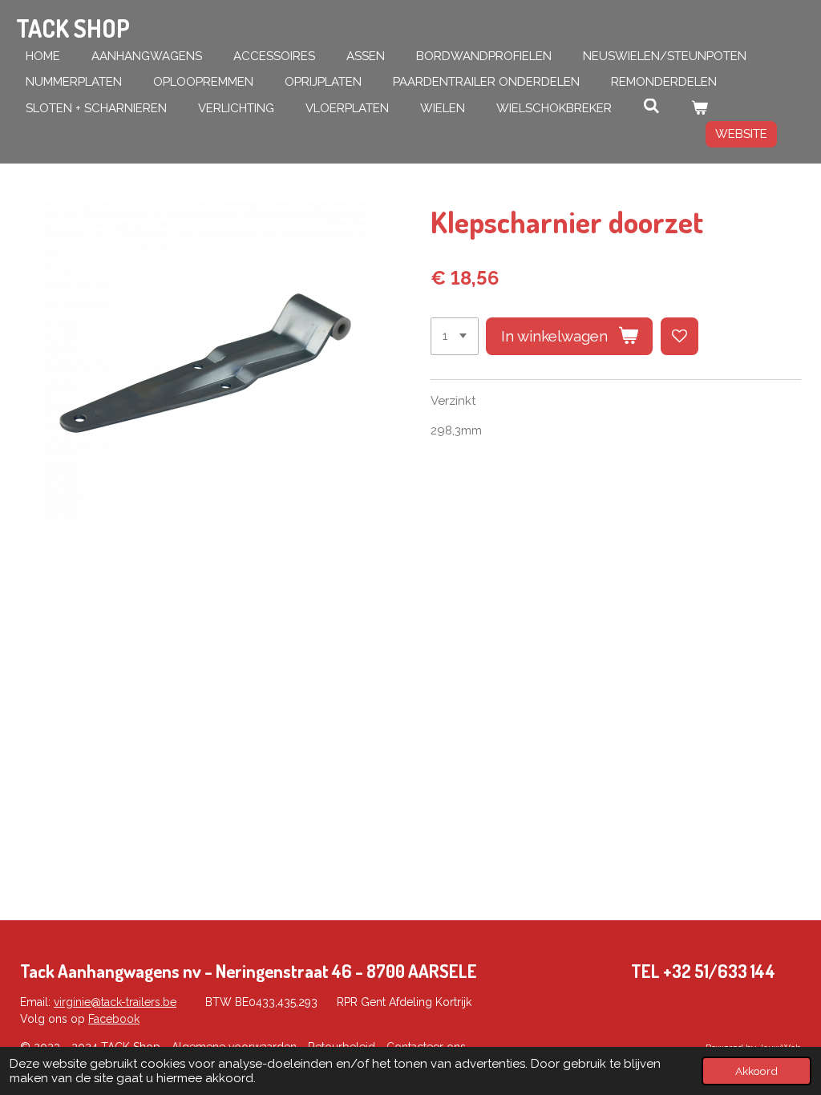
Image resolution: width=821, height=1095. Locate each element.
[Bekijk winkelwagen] (699, 108)
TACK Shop (73, 28)
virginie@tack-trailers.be (115, 1002)
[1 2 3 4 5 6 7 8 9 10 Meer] (455, 336)
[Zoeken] (651, 106)
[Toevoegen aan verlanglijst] (679, 336)
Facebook (114, 1018)
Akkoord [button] (756, 1071)
